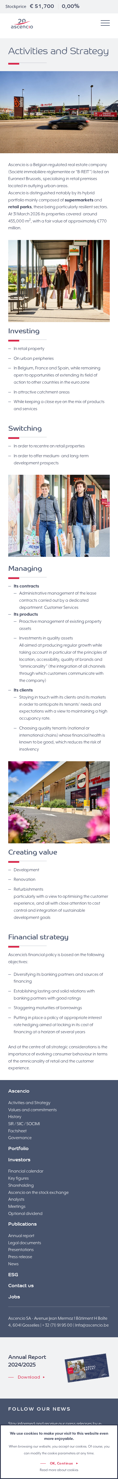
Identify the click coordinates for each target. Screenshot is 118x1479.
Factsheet (17, 1130)
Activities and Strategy (29, 1102)
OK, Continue (61, 1463)
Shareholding (21, 1185)
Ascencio (22, 23)
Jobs (14, 1297)
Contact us (21, 1286)
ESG (13, 1275)
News (13, 1263)
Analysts (16, 1199)
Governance (20, 1137)
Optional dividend (25, 1213)
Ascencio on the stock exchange (38, 1192)
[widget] (105, 23)
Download (29, 1377)
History (14, 1116)
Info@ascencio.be (92, 1325)
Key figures (18, 1178)
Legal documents (24, 1242)
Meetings (17, 1206)
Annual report (21, 1235)
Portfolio (18, 1149)
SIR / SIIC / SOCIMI (24, 1123)
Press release (20, 1256)
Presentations (21, 1249)
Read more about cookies (59, 1470)
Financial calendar (25, 1171)
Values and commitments (32, 1109)
